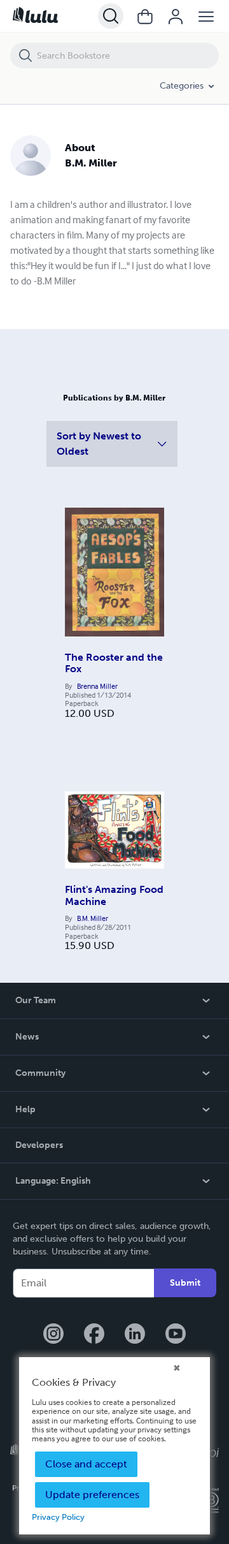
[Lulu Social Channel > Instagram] (53, 1334)
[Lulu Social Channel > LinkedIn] (135, 1334)
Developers (39, 1145)
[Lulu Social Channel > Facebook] (94, 1334)
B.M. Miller (92, 918)
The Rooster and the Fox (114, 663)
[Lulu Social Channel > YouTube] (175, 1334)
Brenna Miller (97, 686)
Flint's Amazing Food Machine (114, 895)
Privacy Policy (58, 1517)
